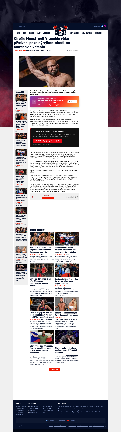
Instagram (62, 420)
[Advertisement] (54, 214)
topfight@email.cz (21, 410)
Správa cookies (72, 426)
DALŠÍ (98, 33)
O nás (44, 413)
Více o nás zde (65, 413)
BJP (38, 33)
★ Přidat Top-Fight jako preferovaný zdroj (47, 141)
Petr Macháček (33, 413)
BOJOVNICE (87, 33)
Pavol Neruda (47, 408)
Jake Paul (32, 410)
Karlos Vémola (45, 50)
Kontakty (72, 420)
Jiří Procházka (67, 288)
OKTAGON (74, 33)
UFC (18, 33)
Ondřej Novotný (47, 406)
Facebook (51, 420)
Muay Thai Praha (48, 410)
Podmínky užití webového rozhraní (57, 426)
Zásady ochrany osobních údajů (97, 426)
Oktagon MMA (35, 50)
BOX (24, 33)
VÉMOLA (46, 33)
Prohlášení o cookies (82, 426)
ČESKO (32, 33)
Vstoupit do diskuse (48, 198)
